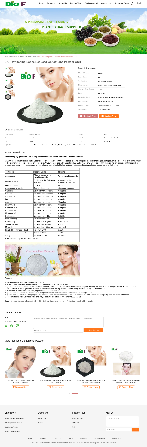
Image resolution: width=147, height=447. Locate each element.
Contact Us (106, 3)
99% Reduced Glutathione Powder (51, 301)
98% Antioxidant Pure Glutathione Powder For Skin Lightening (55, 381)
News (70, 438)
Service (40, 423)
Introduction (42, 418)
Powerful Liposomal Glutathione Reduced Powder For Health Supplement (126, 381)
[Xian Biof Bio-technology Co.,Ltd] (16, 4)
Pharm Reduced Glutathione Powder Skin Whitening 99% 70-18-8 (20, 381)
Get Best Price (89, 116)
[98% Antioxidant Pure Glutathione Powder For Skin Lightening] (55, 362)
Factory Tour (75, 3)
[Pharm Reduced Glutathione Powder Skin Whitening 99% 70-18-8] (20, 362)
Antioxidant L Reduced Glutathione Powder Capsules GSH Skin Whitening (91, 381)
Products (51, 3)
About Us (63, 3)
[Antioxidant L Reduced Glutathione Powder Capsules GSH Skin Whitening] (90, 362)
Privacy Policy (99, 438)
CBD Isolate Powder (11, 427)
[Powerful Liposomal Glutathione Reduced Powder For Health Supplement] (126, 362)
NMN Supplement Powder (13, 423)
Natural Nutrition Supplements (14, 418)
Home (41, 3)
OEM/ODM (75, 423)
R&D (73, 427)
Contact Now (110, 116)
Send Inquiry (94, 330)
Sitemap (83, 438)
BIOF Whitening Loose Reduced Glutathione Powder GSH (57, 57)
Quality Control (91, 3)
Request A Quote (121, 3)
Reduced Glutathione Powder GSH (23, 301)
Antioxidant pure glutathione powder (80, 301)
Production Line (77, 418)
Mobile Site (116, 438)
